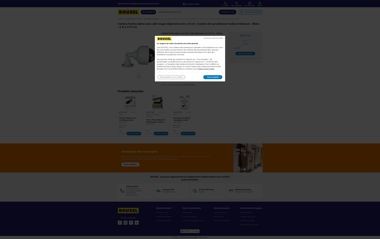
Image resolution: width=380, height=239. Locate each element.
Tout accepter (213, 77)
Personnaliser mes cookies (171, 77)
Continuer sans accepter (213, 38)
